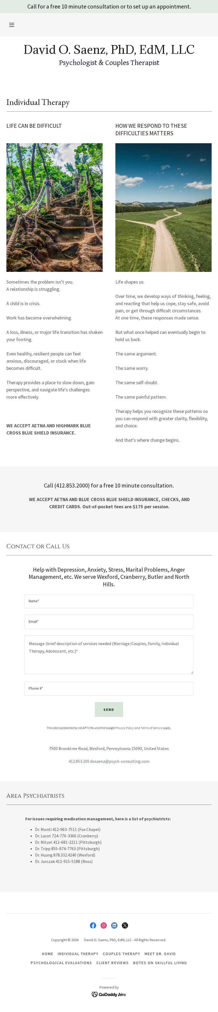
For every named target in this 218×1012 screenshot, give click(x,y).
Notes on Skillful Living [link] (160, 962)
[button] (11, 24)
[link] (109, 52)
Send (108, 709)
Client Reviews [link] (113, 962)
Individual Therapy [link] (78, 953)
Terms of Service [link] (151, 728)
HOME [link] (47, 953)
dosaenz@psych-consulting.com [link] (119, 761)
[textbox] (108, 601)
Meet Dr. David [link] (160, 953)
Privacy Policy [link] (124, 728)
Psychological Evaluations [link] (61, 962)
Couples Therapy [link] (121, 953)
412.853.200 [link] (79, 761)
